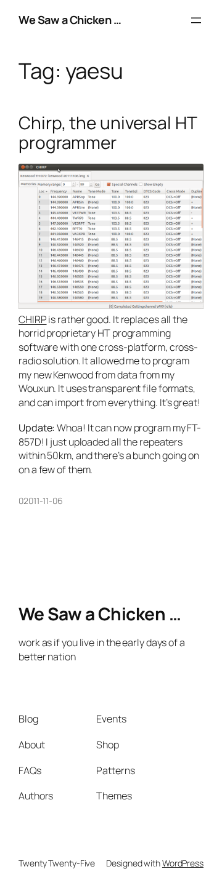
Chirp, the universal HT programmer (107, 132)
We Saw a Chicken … (69, 19)
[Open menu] (196, 20)
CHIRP (32, 319)
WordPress (183, 863)
